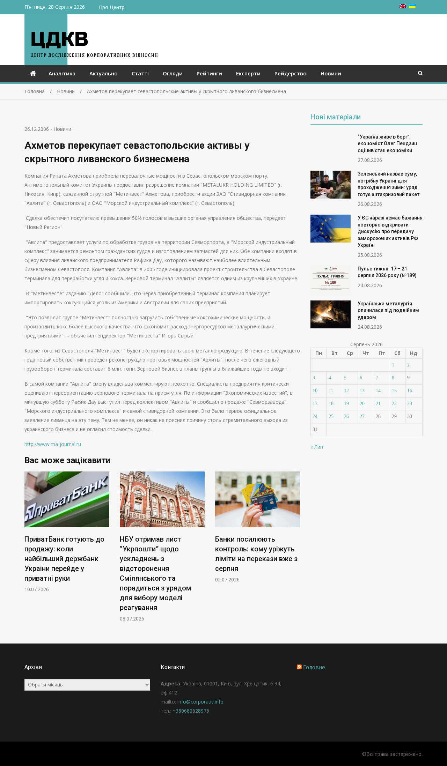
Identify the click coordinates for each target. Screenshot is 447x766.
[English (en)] (403, 6)
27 (362, 416)
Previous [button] (29, 550)
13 (362, 390)
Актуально (103, 73)
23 (409, 403)
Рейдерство (290, 73)
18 (331, 403)
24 (315, 416)
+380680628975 (191, 710)
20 (362, 403)
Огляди (173, 73)
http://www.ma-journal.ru (52, 444)
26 (346, 416)
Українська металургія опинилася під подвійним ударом (388, 310)
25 (331, 416)
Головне (314, 667)
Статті (140, 73)
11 (331, 390)
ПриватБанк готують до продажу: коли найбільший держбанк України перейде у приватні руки (64, 558)
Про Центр (112, 7)
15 (394, 390)
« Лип (316, 447)
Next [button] (295, 550)
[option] (67, 532)
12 (346, 390)
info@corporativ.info (200, 701)
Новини (331, 73)
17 (315, 403)
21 (378, 403)
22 (394, 403)
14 (378, 390)
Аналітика (62, 73)
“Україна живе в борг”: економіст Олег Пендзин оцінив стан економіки (387, 143)
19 (346, 403)
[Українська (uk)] (412, 6)
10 (315, 390)
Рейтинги (209, 73)
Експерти (248, 73)
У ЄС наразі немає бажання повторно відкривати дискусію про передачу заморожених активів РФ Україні (390, 231)
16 (409, 390)
